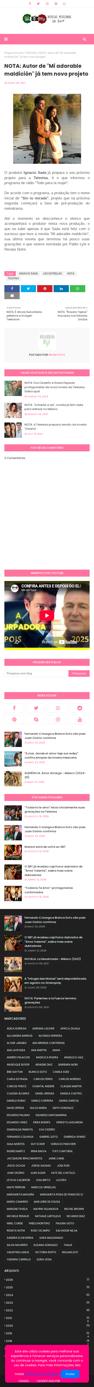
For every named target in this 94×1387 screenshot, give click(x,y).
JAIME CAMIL (56, 1158)
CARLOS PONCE (16, 1086)
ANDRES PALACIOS (18, 1057)
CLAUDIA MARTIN (71, 1086)
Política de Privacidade (42, 1374)
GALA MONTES (16, 1144)
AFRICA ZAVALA (70, 1028)
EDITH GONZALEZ (63, 1108)
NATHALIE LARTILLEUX (48, 1216)
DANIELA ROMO (16, 1101)
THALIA (68, 1245)
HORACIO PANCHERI (63, 1144)
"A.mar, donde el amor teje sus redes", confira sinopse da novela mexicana (51, 755)
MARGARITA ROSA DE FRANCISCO (61, 1194)
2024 (48, 1295)
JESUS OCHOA (16, 1165)
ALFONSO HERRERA (50, 1036)
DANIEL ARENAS (44, 1093)
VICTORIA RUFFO (45, 1252)
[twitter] (38, 3)
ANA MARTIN (39, 1050)
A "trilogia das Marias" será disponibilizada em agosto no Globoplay (55, 981)
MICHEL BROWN (74, 1209)
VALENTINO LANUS (18, 1252)
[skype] (36, 719)
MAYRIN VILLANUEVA (45, 1209)
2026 (47, 1280)
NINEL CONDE (15, 1223)
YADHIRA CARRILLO (19, 1259)
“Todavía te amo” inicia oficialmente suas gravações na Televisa (54, 809)
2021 (47, 1318)
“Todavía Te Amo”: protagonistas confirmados (48, 890)
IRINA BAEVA (38, 1151)
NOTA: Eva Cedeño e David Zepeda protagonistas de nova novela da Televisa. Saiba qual (54, 387)
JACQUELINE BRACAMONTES (24, 1158)
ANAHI (56, 1050)
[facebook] (30, 3)
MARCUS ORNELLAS (43, 1187)
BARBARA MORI (68, 1064)
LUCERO (61, 1180)
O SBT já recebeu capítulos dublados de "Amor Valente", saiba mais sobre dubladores (53, 870)
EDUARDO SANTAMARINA (51, 1115)
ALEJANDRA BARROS (20, 1036)
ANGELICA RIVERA (47, 1057)
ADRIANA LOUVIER (43, 1028)
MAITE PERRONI (16, 1187)
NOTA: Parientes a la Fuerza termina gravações (50, 1000)
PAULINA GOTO (65, 1223)
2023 (47, 1303)
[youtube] (80, 719)
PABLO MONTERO (39, 1223)
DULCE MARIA (38, 1108)
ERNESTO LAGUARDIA (69, 1122)
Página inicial (13, 53)
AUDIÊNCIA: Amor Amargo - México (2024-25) (55, 775)
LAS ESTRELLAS (52, 273)
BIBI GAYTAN (15, 1072)
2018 (47, 1341)
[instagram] (47, 3)
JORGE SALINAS (41, 1165)
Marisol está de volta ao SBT (45, 847)
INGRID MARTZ (16, 1151)
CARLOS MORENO (70, 1079)
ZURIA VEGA (44, 1259)
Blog (32, 1381)
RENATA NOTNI (16, 1230)
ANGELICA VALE (73, 1057)
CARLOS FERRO (43, 1079)
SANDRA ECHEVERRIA (20, 1238)
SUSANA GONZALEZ (45, 1245)
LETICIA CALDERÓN (18, 1180)
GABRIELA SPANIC (75, 1137)
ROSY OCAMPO (40, 1230)
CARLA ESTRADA (17, 1079)
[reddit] (80, 708)
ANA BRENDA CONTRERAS (48, 1043)
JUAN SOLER (37, 1173)
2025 (47, 1287)
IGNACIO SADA (28, 273)
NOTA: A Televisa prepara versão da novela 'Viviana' (55, 426)
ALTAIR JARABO (16, 1043)
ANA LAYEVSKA (16, 1050)
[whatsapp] (64, 3)
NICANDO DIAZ (76, 1216)
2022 (47, 1310)
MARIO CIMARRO (17, 1202)
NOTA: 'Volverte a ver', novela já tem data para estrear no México (53, 407)
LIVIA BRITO (43, 1180)
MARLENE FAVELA (17, 1209)
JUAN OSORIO (15, 1173)
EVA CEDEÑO (47, 1129)
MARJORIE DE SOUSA (47, 1202)
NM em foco (56, 355)
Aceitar (70, 1374)
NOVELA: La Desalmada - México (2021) (52, 959)
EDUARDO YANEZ (17, 1122)
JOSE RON (63, 1165)
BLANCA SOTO (38, 1072)
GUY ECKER (38, 1144)
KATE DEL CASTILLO (63, 1173)
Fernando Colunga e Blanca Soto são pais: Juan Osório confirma (55, 736)
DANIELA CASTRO (71, 1093)
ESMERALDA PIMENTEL (20, 1129)
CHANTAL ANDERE (43, 1086)
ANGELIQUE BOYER (18, 1064)
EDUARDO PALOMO (18, 1115)
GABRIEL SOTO (48, 1137)
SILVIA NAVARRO (17, 1245)
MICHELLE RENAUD (18, 1216)
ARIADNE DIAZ (43, 1064)
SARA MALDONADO (51, 1238)
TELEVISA (31, 53)
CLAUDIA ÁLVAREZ (18, 1093)
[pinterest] (56, 3)
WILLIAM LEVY (70, 1252)
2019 (47, 1333)
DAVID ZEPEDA (15, 1108)
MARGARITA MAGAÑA (20, 1194)
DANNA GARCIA (69, 1101)
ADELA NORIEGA (16, 1028)
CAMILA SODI (61, 1072)
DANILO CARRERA (42, 1101)
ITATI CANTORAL (62, 1151)
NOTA (70, 273)
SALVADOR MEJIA (66, 1230)
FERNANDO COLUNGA (20, 1137)
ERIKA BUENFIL (41, 1122)
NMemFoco (68, 1381)
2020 (48, 1326)
